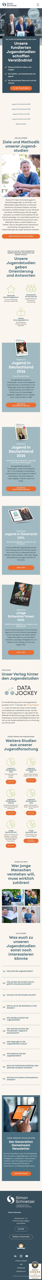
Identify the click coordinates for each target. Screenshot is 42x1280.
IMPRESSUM (21, 1268)
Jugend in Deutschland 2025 (21, 109)
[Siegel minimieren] (40, 1265)
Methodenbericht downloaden (21, 236)
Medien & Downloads (21, 1237)
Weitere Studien (21, 124)
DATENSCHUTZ (21, 1271)
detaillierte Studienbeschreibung (20, 405)
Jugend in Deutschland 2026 (21, 104)
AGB (21, 1264)
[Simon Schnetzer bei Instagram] (21, 1257)
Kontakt (21, 1229)
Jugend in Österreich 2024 (21, 114)
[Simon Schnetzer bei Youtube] (26, 1257)
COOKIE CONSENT (21, 1261)
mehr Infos (21, 567)
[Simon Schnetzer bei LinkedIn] (15, 1257)
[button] (21, 972)
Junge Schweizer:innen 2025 (21, 119)
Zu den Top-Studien (21, 88)
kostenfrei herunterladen (31, 841)
